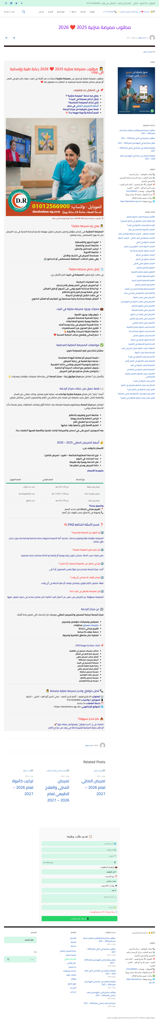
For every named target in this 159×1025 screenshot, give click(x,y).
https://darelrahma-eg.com (67, 707)
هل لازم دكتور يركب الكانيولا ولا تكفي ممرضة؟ (136, 393)
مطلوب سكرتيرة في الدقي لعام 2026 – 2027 (138, 138)
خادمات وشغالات (69, 971)
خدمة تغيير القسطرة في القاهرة (141, 344)
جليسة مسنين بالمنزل (89, 678)
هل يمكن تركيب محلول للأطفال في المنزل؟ (137, 397)
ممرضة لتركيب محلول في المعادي (140, 369)
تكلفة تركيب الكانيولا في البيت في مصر (139, 293)
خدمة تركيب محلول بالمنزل (143, 335)
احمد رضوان (142, 37)
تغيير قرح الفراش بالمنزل (144, 284)
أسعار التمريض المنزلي (87, 106)
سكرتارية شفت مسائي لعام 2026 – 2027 (100, 1003)
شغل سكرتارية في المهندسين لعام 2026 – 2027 (136, 143)
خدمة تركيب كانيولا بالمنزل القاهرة (140, 327)
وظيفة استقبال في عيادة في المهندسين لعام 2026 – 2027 (137, 157)
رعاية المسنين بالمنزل (68, 951)
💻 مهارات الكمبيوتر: (109, 886)
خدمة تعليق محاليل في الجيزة (142, 339)
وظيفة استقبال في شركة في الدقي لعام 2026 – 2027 (136, 149)
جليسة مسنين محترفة (89, 672)
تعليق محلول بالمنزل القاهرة (142, 271)
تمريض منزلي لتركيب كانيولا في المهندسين (137, 301)
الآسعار (83, 11)
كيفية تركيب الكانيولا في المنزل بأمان (139, 361)
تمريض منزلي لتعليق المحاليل (142, 305)
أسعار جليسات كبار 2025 (88, 660)
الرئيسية (92, 11)
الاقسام (32, 940)
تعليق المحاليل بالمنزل (145, 267)
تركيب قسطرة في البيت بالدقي (142, 238)
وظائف (73, 979)
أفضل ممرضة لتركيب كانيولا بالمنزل (140, 216)
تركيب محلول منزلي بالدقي (143, 263)
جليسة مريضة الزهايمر (89, 681)
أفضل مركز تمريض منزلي (88, 669)
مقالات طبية (71, 975)
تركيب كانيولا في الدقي (145, 242)
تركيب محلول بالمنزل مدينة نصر (142, 250)
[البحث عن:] (20, 959)
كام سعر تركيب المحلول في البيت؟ (141, 356)
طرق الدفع (61, 11)
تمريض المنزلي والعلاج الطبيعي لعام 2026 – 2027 (57, 790)
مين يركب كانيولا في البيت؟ (143, 380)
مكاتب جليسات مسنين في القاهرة (84, 651)
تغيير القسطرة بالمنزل (145, 276)
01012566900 (131, 191)
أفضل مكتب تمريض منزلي (87, 657)
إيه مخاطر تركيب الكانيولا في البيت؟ (140, 225)
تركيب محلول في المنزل (145, 259)
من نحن (41, 11)
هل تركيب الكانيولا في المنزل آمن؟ (140, 389)
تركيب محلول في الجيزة (145, 254)
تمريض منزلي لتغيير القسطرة (143, 310)
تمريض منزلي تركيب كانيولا (143, 297)
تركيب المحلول (148, 233)
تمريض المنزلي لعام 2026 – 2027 (93, 787)
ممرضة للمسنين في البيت (88, 663)
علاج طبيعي (71, 963)
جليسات (94, 625)
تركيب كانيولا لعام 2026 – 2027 (22, 787)
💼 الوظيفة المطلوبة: (108, 867)
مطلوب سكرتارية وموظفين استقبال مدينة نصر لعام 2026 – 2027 (137, 131)
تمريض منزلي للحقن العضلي (143, 322)
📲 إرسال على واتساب (80, 918)
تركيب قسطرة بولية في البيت (129, 233)
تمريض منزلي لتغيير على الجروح (142, 314)
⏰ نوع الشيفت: (111, 876)
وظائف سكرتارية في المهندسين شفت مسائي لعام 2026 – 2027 (101, 994)
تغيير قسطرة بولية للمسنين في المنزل (139, 288)
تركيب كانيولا (123, 238)
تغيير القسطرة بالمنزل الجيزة (143, 280)
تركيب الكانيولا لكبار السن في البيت (141, 229)
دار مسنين (72, 967)
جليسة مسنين (71, 955)
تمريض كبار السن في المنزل (87, 654)
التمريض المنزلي (148, 51)
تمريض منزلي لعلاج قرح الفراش (142, 318)
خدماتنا (74, 11)
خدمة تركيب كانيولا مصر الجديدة (141, 331)
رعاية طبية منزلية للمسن (88, 666)
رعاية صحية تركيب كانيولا (144, 352)
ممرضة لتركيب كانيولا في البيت (142, 365)
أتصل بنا (50, 11)
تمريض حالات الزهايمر (89, 675)
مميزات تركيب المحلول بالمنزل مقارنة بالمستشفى (140, 375)
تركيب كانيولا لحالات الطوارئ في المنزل (139, 246)
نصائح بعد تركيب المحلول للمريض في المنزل (137, 385)
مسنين (86, 625)
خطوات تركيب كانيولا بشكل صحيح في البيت (137, 348)
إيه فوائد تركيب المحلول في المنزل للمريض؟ (137, 221)
